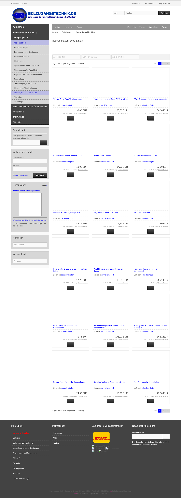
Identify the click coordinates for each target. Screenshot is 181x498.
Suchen (164, 13)
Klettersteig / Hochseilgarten (25, 88)
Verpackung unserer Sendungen (26, 448)
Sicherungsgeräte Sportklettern (26, 70)
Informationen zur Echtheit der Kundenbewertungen (30, 220)
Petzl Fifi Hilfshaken (142, 212)
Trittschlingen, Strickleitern (25, 84)
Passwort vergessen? (21, 175)
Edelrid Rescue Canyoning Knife (66, 212)
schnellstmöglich (67, 105)
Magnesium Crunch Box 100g (105, 212)
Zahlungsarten (18, 468)
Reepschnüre (19, 79)
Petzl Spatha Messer (102, 156)
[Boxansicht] (166, 57)
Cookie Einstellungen (21, 479)
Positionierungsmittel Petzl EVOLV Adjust (110, 99)
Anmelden (40, 175)
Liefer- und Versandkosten (23, 443)
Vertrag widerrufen (21, 433)
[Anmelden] (166, 436)
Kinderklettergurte (21, 57)
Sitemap (16, 473)
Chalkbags (18, 102)
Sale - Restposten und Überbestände (30, 106)
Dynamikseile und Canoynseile (26, 66)
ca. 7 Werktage (107, 105)
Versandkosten (83, 113)
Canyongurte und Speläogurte (26, 52)
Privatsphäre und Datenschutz (25, 453)
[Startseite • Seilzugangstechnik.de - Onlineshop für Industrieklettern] (45, 15)
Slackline (18, 97)
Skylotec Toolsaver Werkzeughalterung (109, 382)
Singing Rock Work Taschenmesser (67, 99)
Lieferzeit (16, 438)
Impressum (68, 27)
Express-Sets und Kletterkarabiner (28, 75)
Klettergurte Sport (21, 47)
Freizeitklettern (19, 43)
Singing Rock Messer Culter (145, 156)
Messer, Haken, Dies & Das (25, 93)
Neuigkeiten (18, 111)
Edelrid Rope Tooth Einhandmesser (67, 156)
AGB (55, 438)
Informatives (18, 117)
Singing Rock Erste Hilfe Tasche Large (69, 382)
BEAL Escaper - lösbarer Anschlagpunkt (150, 99)
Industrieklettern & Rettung (25, 32)
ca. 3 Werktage (67, 218)
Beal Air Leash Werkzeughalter (146, 382)
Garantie (16, 463)
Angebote (17, 122)
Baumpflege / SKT (21, 37)
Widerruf (16, 458)
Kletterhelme (19, 61)
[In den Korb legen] (43, 142)
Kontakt (57, 27)
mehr (44, 185)
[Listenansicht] (168, 57)
